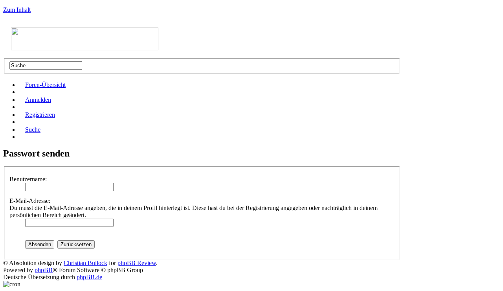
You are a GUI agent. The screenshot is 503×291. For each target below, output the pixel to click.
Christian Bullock (85, 263)
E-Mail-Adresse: (29, 200)
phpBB (44, 270)
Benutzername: (28, 179)
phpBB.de (89, 277)
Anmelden (38, 99)
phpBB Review (136, 263)
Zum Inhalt (17, 9)
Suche (32, 129)
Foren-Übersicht (45, 84)
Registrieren (40, 114)
